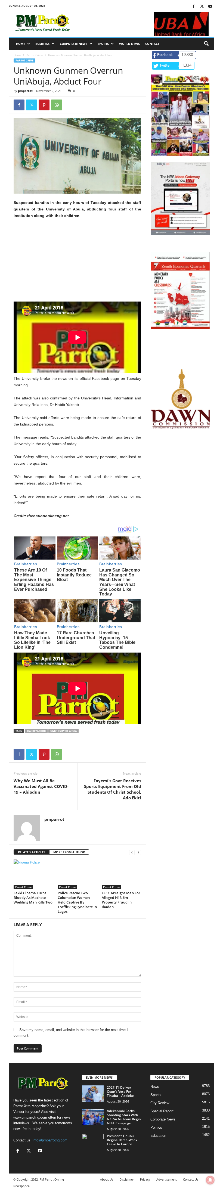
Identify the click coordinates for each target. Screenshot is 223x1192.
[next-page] (138, 852)
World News (129, 44)
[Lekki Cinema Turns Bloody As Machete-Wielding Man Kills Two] (33, 874)
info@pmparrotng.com (50, 1140)
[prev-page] (132, 852)
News (154, 1087)
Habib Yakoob (36, 731)
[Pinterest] (44, 105)
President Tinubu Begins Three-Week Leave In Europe (122, 1140)
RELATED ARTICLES (31, 852)
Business (42, 44)
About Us (106, 1179)
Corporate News (73, 44)
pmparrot (25, 91)
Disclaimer (126, 1179)
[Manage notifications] (210, 1180)
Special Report (162, 1111)
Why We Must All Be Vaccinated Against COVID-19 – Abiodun (41, 786)
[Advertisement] (77, 263)
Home (20, 44)
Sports (103, 44)
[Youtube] (210, 7)
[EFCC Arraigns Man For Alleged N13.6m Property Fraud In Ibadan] (121, 874)
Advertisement (166, 1179)
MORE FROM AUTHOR (69, 852)
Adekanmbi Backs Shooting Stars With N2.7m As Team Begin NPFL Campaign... (124, 1117)
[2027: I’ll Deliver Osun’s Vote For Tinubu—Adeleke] (93, 1093)
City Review (159, 1103)
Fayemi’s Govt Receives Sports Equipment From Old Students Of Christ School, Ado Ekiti (112, 789)
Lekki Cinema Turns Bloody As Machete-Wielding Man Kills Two (33, 897)
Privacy (145, 1179)
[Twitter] (202, 7)
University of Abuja (63, 731)
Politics (156, 1127)
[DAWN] (180, 399)
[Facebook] (193, 7)
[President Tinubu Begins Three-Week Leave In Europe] (93, 1142)
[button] (206, 44)
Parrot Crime (34, 55)
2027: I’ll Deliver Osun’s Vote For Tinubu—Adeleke (120, 1091)
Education (158, 1136)
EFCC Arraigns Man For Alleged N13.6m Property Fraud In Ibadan (121, 899)
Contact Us (190, 1179)
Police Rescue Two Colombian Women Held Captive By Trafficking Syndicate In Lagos (77, 902)
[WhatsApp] (56, 105)
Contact (152, 44)
